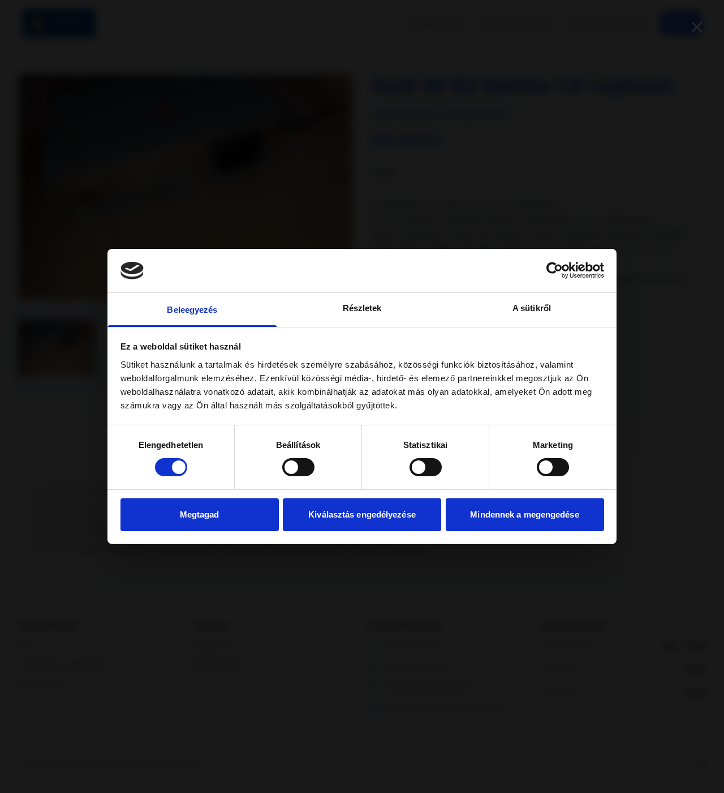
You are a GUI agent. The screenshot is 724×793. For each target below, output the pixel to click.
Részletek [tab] (362, 308)
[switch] (298, 467)
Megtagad (199, 514)
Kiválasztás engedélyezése (362, 514)
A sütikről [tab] (531, 308)
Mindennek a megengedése (524, 514)
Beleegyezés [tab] (192, 309)
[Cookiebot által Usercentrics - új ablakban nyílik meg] (554, 270)
